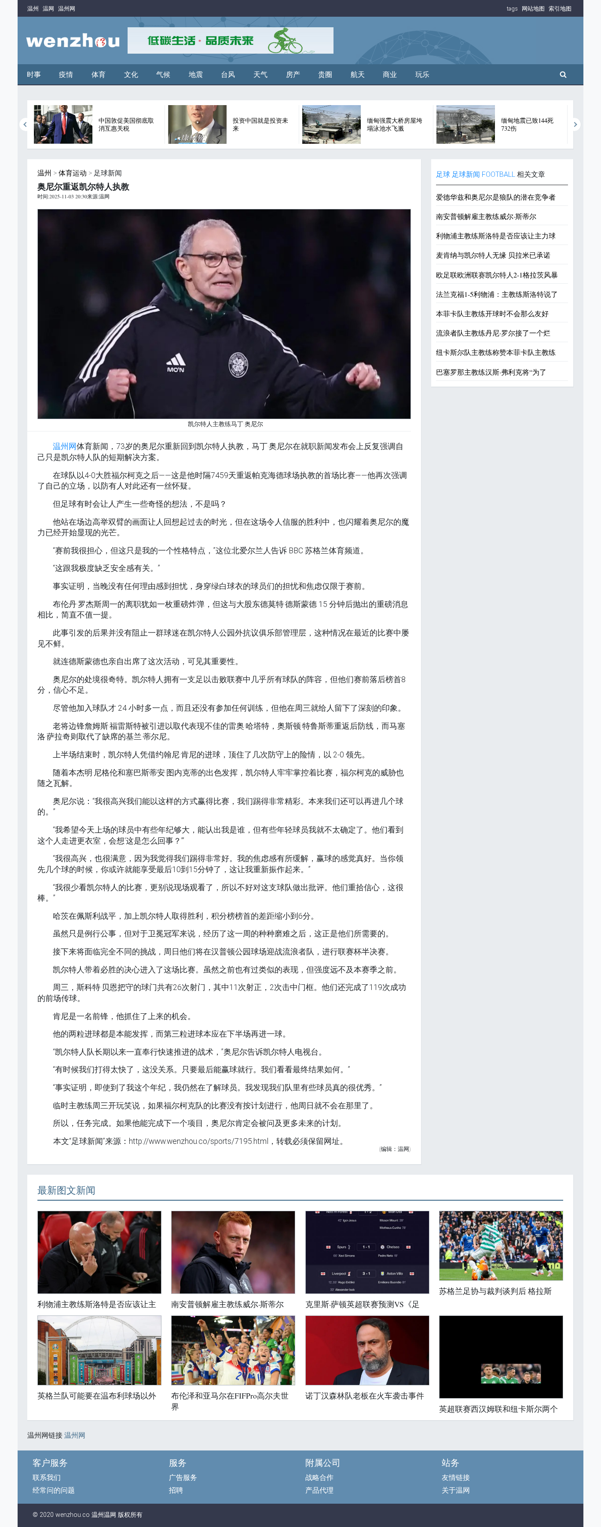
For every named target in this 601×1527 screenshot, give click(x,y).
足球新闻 (466, 174)
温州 (33, 8)
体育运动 (73, 173)
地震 (196, 74)
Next (574, 124)
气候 (163, 74)
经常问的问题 (54, 1490)
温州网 (66, 8)
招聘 (176, 1490)
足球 (443, 174)
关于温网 (456, 1490)
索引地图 (560, 8)
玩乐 (422, 74)
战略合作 (319, 1477)
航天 (358, 74)
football (498, 174)
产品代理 (319, 1490)
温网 (48, 8)
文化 (131, 74)
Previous (26, 124)
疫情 (66, 74)
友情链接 (456, 1477)
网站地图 (533, 8)
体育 (99, 74)
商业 (390, 74)
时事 (34, 74)
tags (512, 8)
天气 (260, 74)
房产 (293, 74)
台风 (228, 74)
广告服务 (183, 1477)
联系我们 (47, 1477)
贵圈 (325, 74)
